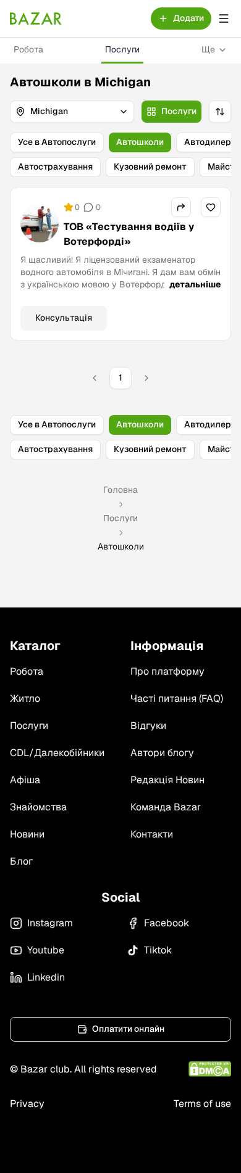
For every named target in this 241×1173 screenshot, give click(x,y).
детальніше (195, 284)
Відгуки (148, 725)
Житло (25, 698)
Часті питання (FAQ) (176, 698)
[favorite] (211, 207)
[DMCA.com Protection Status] (209, 1069)
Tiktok (158, 950)
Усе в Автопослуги (57, 141)
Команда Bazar (165, 807)
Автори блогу (162, 752)
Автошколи (140, 141)
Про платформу (167, 671)
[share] (181, 207)
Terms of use (202, 1103)
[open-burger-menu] (223, 18)
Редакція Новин (167, 779)
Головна (120, 489)
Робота (28, 49)
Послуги (122, 49)
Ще (208, 49)
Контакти (151, 834)
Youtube (45, 950)
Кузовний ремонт (150, 166)
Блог (21, 861)
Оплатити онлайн (128, 1028)
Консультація (63, 317)
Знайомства (38, 807)
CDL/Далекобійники (57, 752)
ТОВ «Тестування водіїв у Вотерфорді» (129, 234)
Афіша (25, 779)
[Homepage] (36, 18)
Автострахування (55, 166)
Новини (27, 834)
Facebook (166, 922)
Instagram (50, 922)
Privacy (27, 1103)
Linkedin (46, 977)
